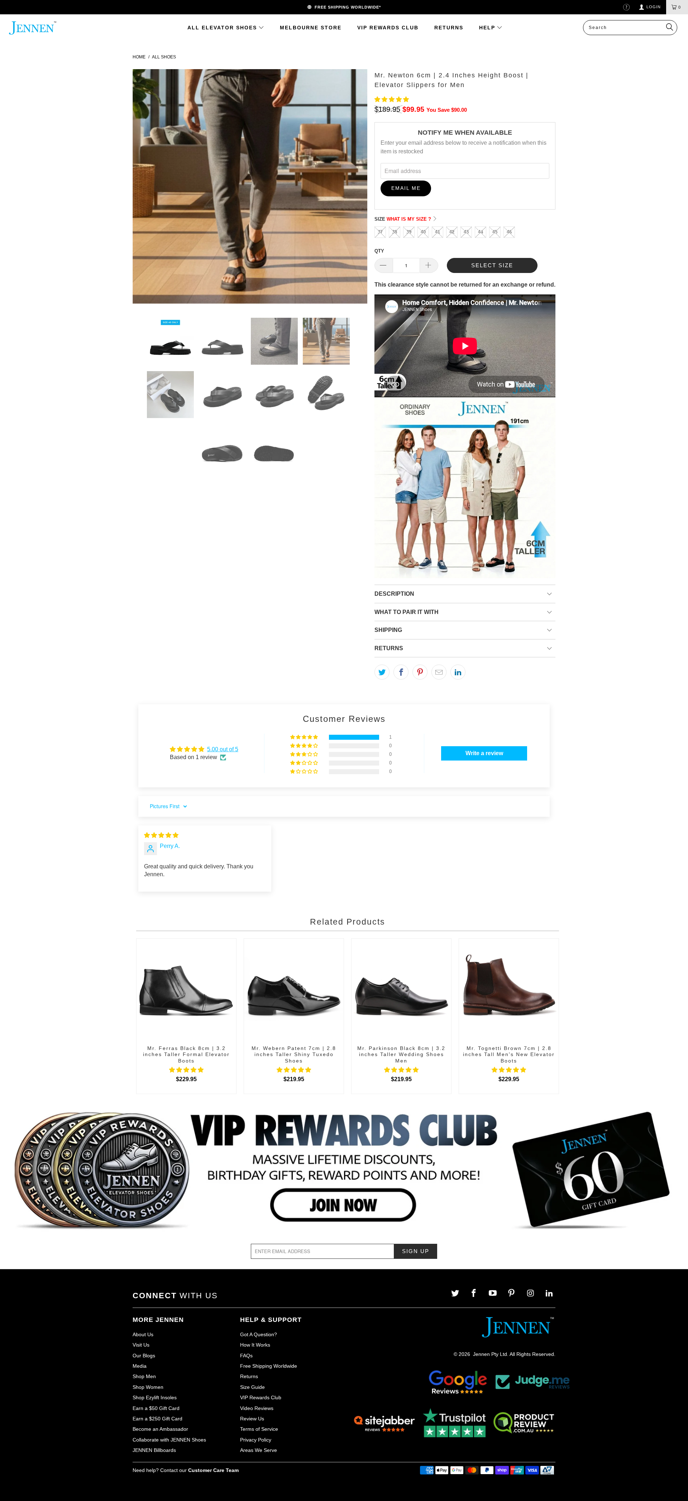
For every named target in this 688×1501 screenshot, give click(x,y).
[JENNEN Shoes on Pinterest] (512, 1293)
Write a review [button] (484, 753)
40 (423, 232)
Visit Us (141, 1345)
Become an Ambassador (160, 1429)
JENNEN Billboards (154, 1450)
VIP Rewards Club (260, 1397)
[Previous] (145, 188)
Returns (249, 1376)
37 (380, 232)
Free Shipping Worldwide (268, 1366)
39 (408, 232)
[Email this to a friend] (438, 672)
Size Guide (252, 1387)
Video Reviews (256, 1408)
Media (140, 1366)
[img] (161, 835)
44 (480, 232)
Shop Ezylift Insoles (155, 1397)
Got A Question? (258, 1334)
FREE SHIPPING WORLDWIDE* (346, 7)
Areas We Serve (258, 1450)
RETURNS (448, 27)
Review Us (252, 1418)
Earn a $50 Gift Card (156, 1408)
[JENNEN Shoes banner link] (344, 1171)
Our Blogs (144, 1355)
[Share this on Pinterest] (419, 672)
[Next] (355, 188)
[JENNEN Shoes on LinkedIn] (550, 1293)
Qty (379, 251)
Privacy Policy (255, 1440)
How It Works (255, 1345)
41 (437, 232)
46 (509, 232)
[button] (391, 99)
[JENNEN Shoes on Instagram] (531, 1293)
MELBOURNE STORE (310, 27)
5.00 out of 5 (222, 749)
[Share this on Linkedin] (457, 672)
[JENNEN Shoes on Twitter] (455, 1293)
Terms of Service (259, 1429)
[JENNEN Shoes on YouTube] (493, 1293)
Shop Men (144, 1376)
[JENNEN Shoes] (44, 28)
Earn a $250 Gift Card (157, 1418)
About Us (143, 1334)
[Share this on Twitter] (382, 672)
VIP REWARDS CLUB (388, 27)
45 (494, 232)
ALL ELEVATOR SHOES (223, 27)
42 (451, 232)
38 (394, 232)
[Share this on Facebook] (400, 672)
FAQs (246, 1355)
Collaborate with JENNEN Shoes (169, 1440)
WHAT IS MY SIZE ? (410, 219)
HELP (488, 27)
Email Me (406, 188)
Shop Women (148, 1387)
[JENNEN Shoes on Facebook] (474, 1293)
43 (466, 232)
